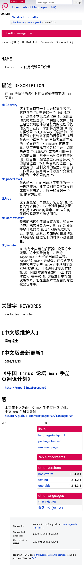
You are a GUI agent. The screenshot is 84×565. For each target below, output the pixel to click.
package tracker (49, 441)
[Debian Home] (5, 8)
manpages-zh (34, 22)
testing (43, 480)
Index (16, 7)
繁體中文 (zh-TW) (50, 508)
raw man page (48, 447)
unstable (44, 485)
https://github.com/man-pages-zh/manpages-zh (39, 415)
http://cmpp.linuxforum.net (25, 387)
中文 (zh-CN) (47, 502)
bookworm (19, 22)
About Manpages (35, 7)
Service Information (25, 17)
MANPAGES (17, 1)
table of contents (52, 457)
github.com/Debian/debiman (50, 554)
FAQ (53, 7)
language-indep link (52, 435)
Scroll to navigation (18, 33)
